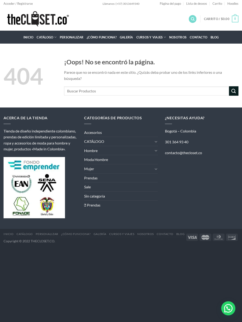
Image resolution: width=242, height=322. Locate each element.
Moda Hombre (96, 159)
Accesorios (93, 132)
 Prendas (92, 205)
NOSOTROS (177, 37)
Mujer (89, 168)
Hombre (91, 150)
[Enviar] (233, 90)
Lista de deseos (196, 3)
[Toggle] (156, 141)
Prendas (91, 178)
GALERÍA (126, 37)
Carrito (217, 3)
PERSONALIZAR (71, 37)
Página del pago (170, 3)
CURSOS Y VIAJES (149, 37)
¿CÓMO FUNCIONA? (102, 37)
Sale (87, 187)
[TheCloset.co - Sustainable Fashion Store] (44, 19)
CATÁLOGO (45, 37)
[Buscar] (192, 19)
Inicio (28, 37)
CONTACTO (198, 37)
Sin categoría (94, 196)
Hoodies (232, 3)
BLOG (215, 37)
